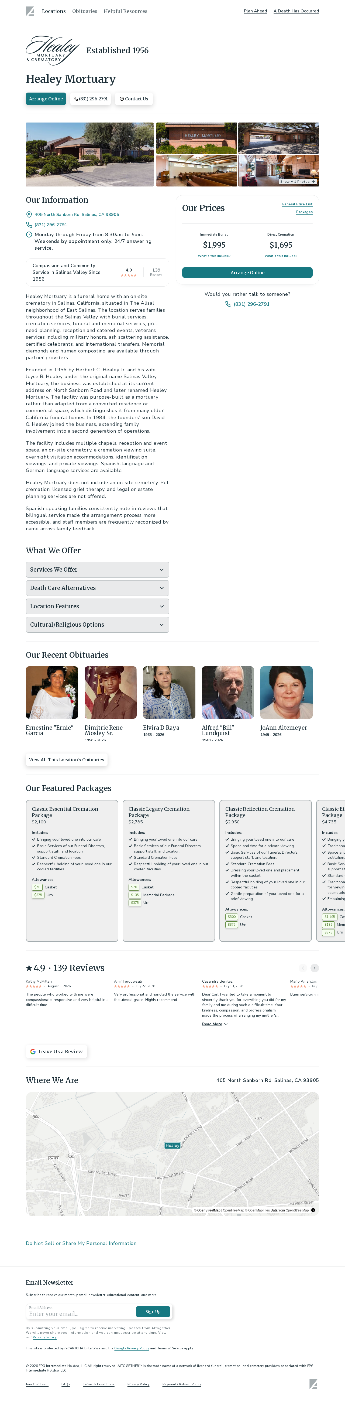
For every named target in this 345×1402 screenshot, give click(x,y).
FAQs (65, 1384)
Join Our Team (37, 1384)
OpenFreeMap (233, 1210)
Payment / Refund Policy (182, 1384)
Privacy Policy (45, 1337)
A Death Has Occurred (296, 11)
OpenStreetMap (297, 1210)
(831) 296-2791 (50, 225)
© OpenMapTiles (257, 1210)
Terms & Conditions (99, 1384)
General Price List (297, 204)
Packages (304, 212)
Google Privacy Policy (131, 1348)
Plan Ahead (255, 11)
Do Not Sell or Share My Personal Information (81, 1243)
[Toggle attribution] (313, 1210)
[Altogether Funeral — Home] (31, 11)
